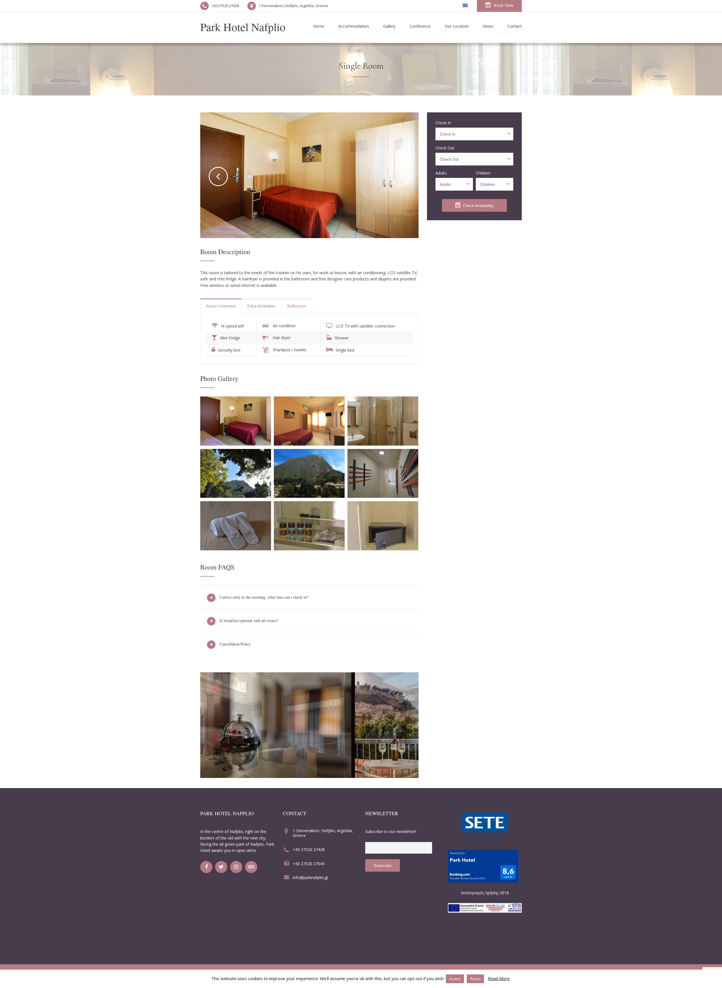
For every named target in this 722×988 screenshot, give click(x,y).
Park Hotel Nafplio (242, 26)
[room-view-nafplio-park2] (235, 496)
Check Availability (478, 205)
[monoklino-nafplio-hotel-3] (235, 444)
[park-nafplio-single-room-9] (309, 549)
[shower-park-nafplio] (382, 444)
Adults (441, 173)
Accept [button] (455, 978)
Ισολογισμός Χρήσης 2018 (485, 892)
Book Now (503, 5)
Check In (443, 123)
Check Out (444, 148)
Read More (499, 978)
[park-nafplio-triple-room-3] (309, 496)
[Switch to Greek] (465, 5)
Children (483, 173)
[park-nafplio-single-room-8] (382, 549)
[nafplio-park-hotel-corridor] (382, 496)
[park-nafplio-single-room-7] (309, 444)
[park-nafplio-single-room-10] (235, 549)
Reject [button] (475, 978)
